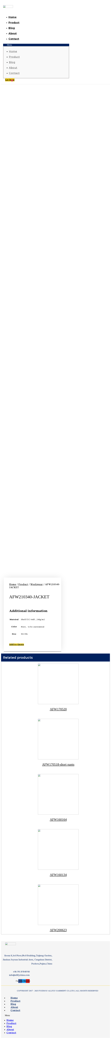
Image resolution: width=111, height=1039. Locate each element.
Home (13, 17)
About (13, 33)
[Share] (102, 3)
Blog (12, 28)
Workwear (36, 584)
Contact (14, 38)
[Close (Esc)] (108, 3)
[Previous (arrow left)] (4, 519)
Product (14, 22)
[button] (36, 45)
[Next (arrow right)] (106, 519)
